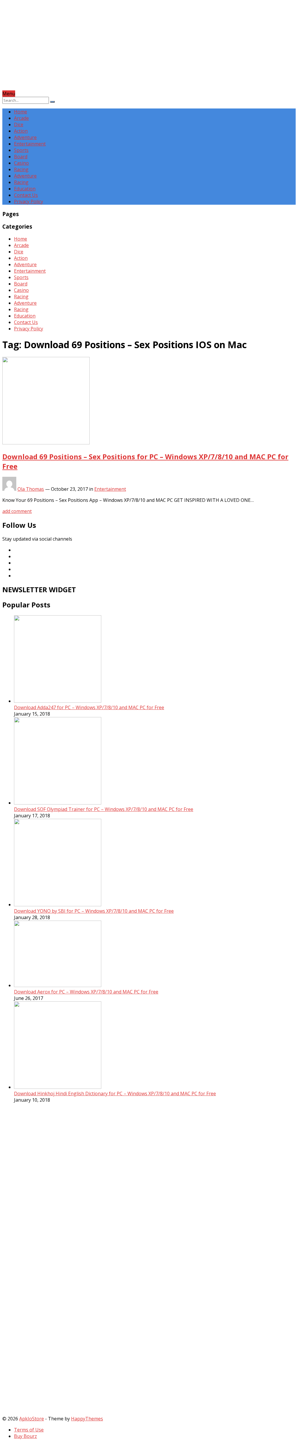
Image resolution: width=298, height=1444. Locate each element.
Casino (21, 163)
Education (25, 188)
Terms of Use (29, 1430)
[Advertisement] (149, 49)
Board (20, 156)
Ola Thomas (30, 489)
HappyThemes (87, 1418)
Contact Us (26, 195)
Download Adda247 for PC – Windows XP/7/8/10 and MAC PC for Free (89, 707)
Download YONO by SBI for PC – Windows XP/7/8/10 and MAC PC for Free (94, 911)
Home (20, 111)
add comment (17, 511)
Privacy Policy (28, 201)
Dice (18, 124)
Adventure (25, 137)
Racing (21, 169)
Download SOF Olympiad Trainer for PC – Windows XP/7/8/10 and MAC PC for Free (103, 809)
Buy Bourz (25, 1436)
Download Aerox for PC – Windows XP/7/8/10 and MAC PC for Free (86, 992)
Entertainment (30, 144)
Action (21, 131)
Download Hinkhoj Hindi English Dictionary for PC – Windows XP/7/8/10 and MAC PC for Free (115, 1093)
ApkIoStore (31, 1418)
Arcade (21, 118)
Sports (21, 150)
